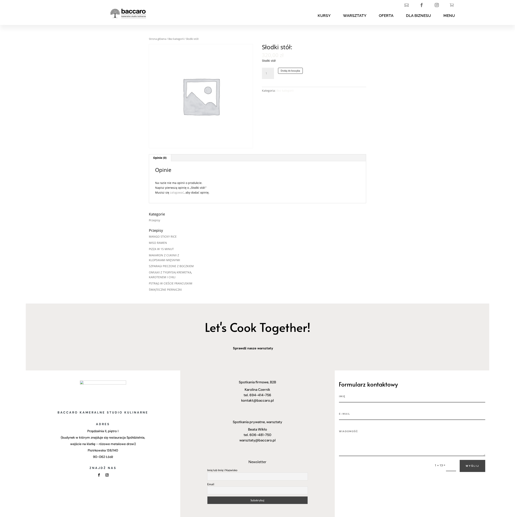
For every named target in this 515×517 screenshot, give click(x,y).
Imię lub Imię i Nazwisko (222, 470)
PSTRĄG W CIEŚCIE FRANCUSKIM (170, 283)
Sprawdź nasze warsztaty (253, 348)
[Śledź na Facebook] (99, 475)
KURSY (324, 15)
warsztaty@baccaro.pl (257, 440)
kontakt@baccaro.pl (257, 400)
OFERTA (386, 15)
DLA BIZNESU (418, 15)
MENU (449, 15)
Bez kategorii (176, 39)
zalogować (177, 192)
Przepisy (154, 220)
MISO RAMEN (158, 243)
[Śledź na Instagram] (107, 475)
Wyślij (472, 466)
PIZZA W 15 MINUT (161, 249)
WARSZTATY (354, 15)
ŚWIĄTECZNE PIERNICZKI (165, 289)
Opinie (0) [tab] (160, 158)
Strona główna (157, 39)
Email (210, 484)
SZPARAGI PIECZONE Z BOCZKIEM (171, 266)
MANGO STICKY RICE (163, 236)
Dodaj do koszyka (290, 70)
